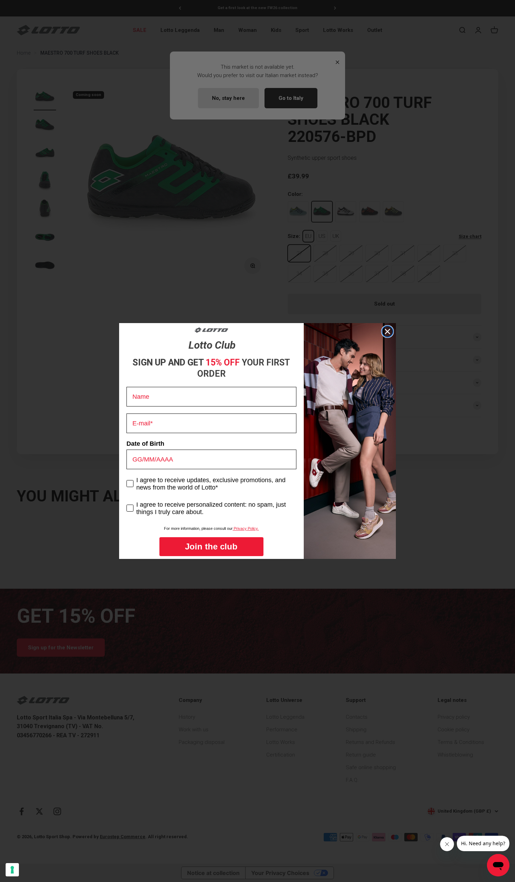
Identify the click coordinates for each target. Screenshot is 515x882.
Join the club (211, 546)
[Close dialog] (387, 331)
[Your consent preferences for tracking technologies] (12, 869)
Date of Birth (145, 443)
